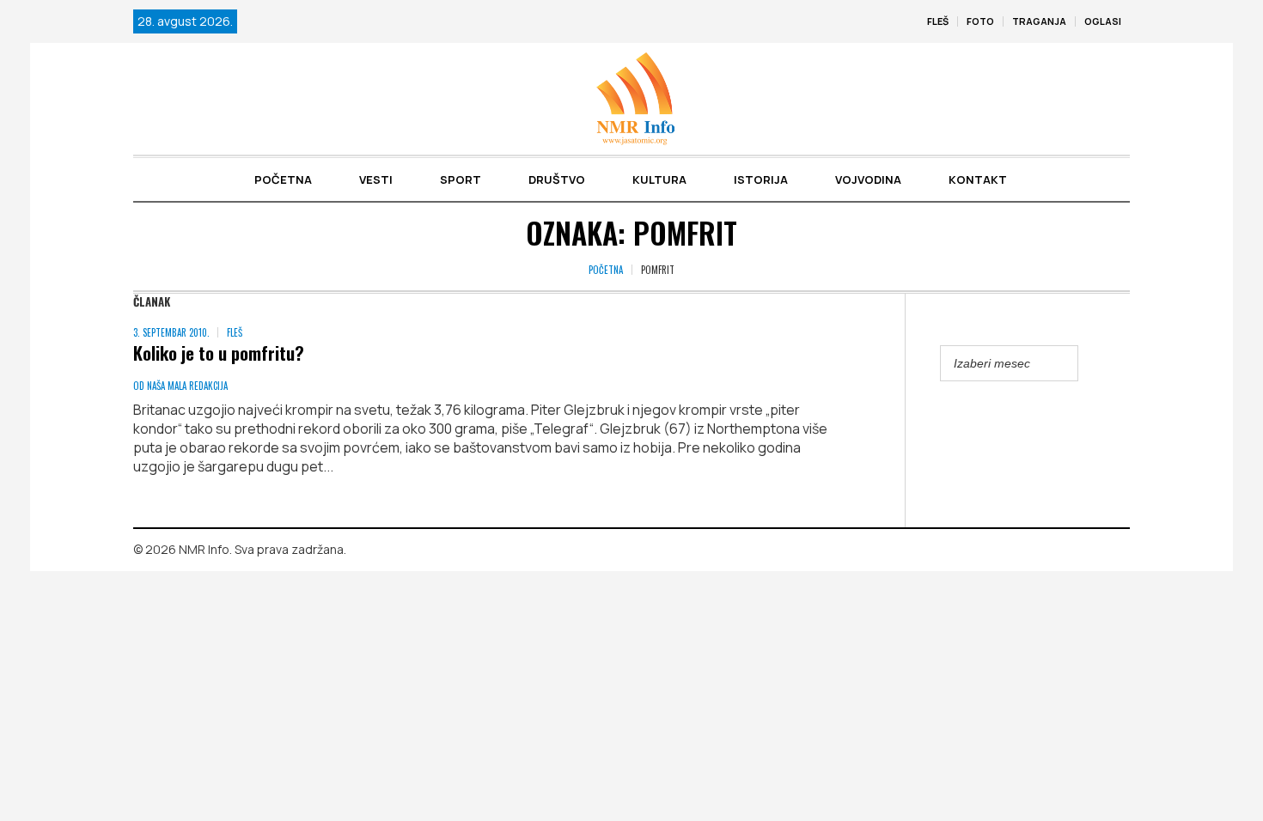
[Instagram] (1117, 550)
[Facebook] (1092, 550)
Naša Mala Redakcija (187, 385)
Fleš (234, 332)
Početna (606, 270)
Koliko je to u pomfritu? (218, 352)
